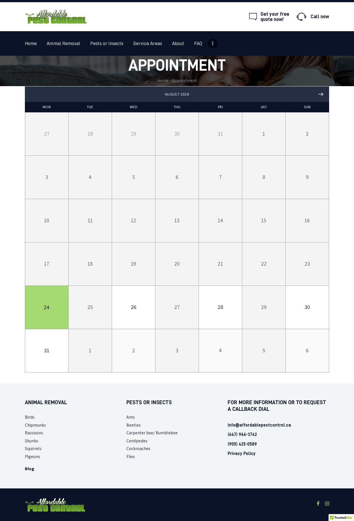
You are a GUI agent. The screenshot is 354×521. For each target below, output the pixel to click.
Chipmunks (35, 425)
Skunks (31, 440)
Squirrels (33, 448)
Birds (30, 417)
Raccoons (34, 432)
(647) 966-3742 (242, 434)
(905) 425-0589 (242, 444)
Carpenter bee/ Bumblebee (152, 432)
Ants (130, 417)
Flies (130, 456)
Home (162, 80)
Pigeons (32, 456)
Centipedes (136, 440)
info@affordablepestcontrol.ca (259, 425)
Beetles (133, 425)
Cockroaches (138, 448)
